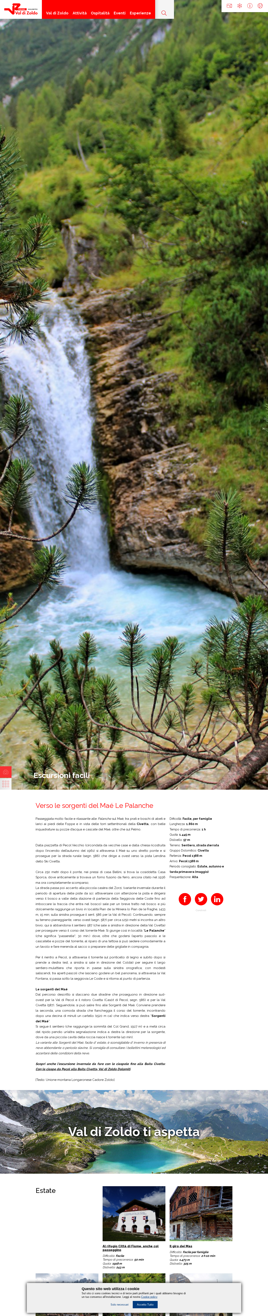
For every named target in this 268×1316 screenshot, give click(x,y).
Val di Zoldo (57, 13)
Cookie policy (149, 1296)
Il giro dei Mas (181, 1246)
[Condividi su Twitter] (201, 905)
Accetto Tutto (145, 1304)
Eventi (120, 13)
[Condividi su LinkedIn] (217, 905)
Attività (80, 13)
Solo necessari (120, 1304)
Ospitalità (100, 13)
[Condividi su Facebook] (185, 905)
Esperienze (140, 13)
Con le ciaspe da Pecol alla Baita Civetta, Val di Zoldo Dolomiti (83, 1069)
